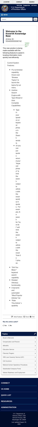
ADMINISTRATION (8, 407)
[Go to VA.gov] (13, 8)
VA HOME (5, 389)
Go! (35, 19)
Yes (5, 325)
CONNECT (5, 383)
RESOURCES (6, 401)
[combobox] (17, 19)
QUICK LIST (6, 395)
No (11, 325)
